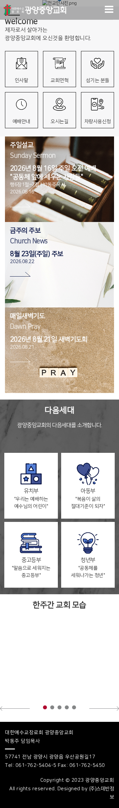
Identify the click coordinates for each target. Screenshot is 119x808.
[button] (15, 708)
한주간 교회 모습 (59, 605)
